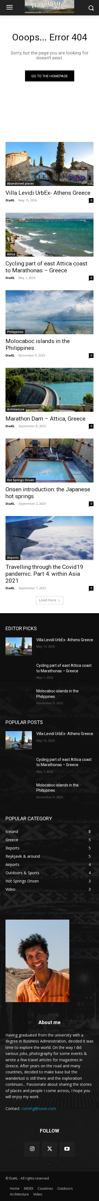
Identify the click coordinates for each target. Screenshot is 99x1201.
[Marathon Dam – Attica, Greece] (50, 390)
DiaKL (10, 200)
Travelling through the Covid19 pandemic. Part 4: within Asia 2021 (44, 574)
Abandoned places (20, 183)
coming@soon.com (38, 1108)
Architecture (15, 409)
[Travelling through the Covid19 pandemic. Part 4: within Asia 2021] (50, 538)
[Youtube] (67, 1149)
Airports (13, 558)
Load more (47, 600)
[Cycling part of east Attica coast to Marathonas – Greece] (50, 235)
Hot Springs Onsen (20, 480)
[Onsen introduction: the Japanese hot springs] (50, 460)
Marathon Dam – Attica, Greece (46, 418)
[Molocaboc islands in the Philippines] (50, 312)
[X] (49, 1149)
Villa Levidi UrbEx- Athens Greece (48, 193)
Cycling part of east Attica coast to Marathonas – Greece (46, 267)
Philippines (15, 332)
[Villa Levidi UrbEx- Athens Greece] (50, 164)
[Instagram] (32, 1149)
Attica (11, 254)
